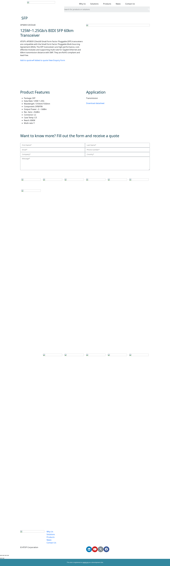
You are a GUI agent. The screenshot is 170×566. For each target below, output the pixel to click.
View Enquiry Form (57, 60)
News (118, 4)
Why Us (82, 4)
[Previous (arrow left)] (1, 558)
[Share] (3, 555)
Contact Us (130, 4)
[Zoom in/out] (8, 555)
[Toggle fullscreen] (5, 555)
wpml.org (86, 562)
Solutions (94, 4)
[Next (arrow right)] (3, 558)
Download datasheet (95, 103)
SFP (24, 18)
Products (107, 4)
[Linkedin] (89, 549)
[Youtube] (95, 549)
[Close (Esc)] (1, 555)
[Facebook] (106, 549)
